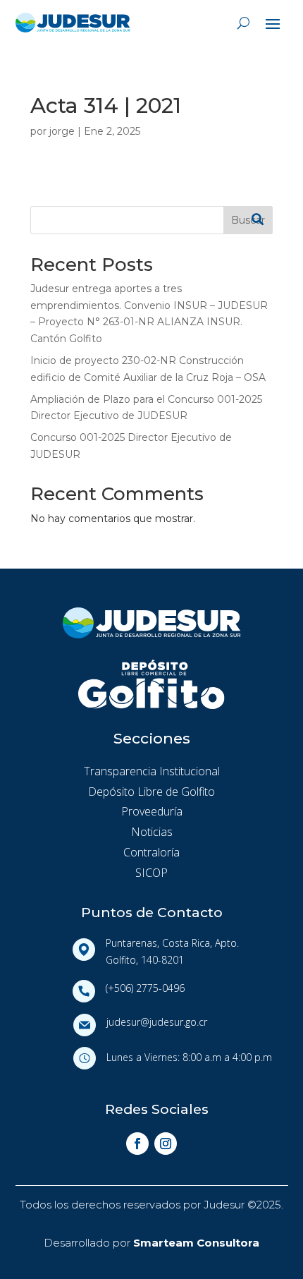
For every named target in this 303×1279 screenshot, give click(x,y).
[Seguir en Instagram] (165, 1143)
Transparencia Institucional (152, 771)
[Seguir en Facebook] (137, 1143)
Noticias (152, 831)
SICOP (151, 872)
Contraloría (151, 852)
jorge (62, 131)
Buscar (248, 220)
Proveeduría (152, 811)
